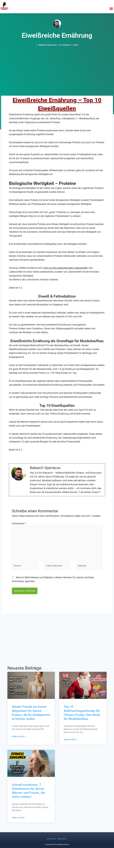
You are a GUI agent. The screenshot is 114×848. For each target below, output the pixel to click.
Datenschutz (62, 839)
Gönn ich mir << (19, 737)
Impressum (51, 839)
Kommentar (19, 523)
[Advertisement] (57, 70)
